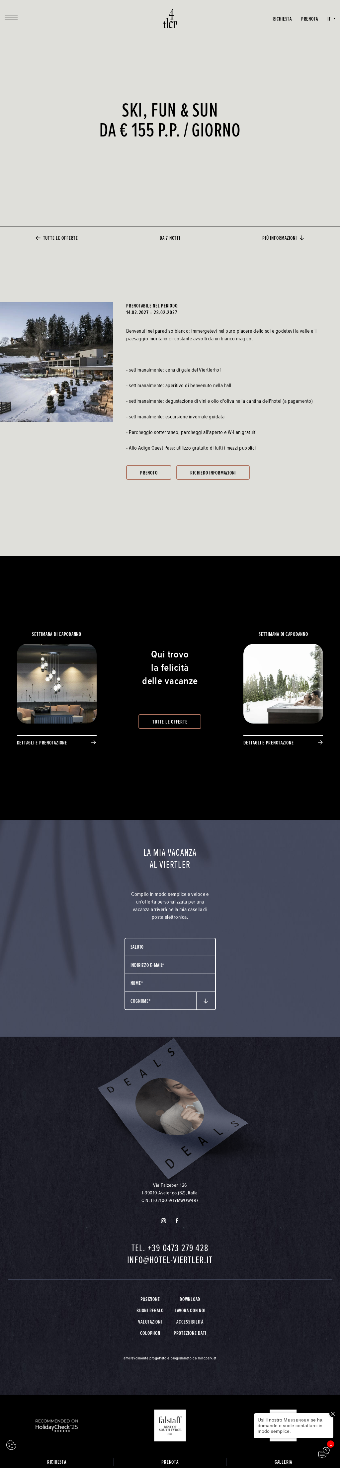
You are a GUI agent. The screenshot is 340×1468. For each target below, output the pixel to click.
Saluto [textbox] (137, 946)
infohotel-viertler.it (169, 1260)
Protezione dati (190, 1333)
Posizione (150, 1299)
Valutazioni (150, 1321)
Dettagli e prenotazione (42, 742)
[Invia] (206, 1001)
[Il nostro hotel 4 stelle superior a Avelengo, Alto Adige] (169, 18)
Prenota (309, 18)
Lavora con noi (190, 1310)
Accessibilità (190, 1321)
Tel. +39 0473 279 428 (170, 1248)
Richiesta (282, 18)
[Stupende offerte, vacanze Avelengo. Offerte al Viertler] (170, 1109)
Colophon (150, 1333)
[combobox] (170, 947)
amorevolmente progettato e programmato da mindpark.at (170, 1358)
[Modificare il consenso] (11, 1445)
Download (190, 1299)
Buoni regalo (150, 1310)
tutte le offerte (60, 237)
